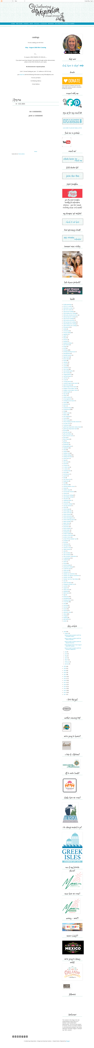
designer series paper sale (69, 388)
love (64, 483)
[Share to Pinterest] (24, 103)
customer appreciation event (70, 383)
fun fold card (66, 423)
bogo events (66, 357)
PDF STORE (19, 23)
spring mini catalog (68, 567)
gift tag (65, 437)
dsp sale (65, 393)
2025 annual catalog (68, 318)
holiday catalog (67, 455)
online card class (67, 512)
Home (35, 151)
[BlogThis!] (20, 103)
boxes (64, 360)
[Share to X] (21, 103)
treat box (65, 607)
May (66, 656)
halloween (65, 448)
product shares (67, 537)
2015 (65, 686)
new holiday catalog (68, 497)
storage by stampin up (68, 584)
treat (64, 603)
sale (64, 551)
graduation (66, 444)
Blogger (68, 1041)
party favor (66, 526)
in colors (65, 469)
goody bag (65, 442)
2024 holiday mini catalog (69, 313)
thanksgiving (66, 598)
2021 (65, 674)
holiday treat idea (67, 456)
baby (64, 337)
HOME (13, 23)
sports (64, 561)
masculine (65, 484)
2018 (65, 680)
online (64, 507)
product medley (67, 533)
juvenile (65, 476)
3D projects (66, 327)
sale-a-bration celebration (69, 556)
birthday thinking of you (69, 351)
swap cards (66, 589)
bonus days (66, 358)
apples (65, 336)
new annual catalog (68, 495)
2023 (65, 670)
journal (65, 472)
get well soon (66, 432)
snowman (65, 559)
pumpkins (65, 540)
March (66, 659)
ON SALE (36, 23)
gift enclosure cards (68, 435)
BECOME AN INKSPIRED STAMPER (64, 23)
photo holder (66, 530)
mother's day (66, 490)
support (65, 587)
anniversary (66, 330)
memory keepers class (68, 486)
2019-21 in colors (67, 306)
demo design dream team (69, 386)
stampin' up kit (67, 577)
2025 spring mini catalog (69, 322)
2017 (65, 682)
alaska (64, 329)
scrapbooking (66, 558)
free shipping (66, 416)
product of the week (68, 535)
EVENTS (26, 23)
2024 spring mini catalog (69, 316)
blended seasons (67, 355)
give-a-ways (66, 439)
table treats (66, 593)
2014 (65, 688)
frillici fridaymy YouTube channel (71, 421)
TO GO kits (66, 601)
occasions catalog (67, 504)
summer (65, 586)
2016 (65, 684)
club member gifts (67, 371)
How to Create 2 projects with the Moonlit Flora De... (73, 642)
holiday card (66, 453)
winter (65, 621)
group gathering (67, 446)
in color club (66, 467)
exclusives (65, 404)
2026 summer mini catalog (69, 325)
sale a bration (66, 553)
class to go (66, 369)
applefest (65, 334)
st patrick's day (67, 568)
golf (64, 441)
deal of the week (67, 385)
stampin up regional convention (71, 575)
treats (64, 608)
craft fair (65, 378)
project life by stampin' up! (70, 539)
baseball (65, 341)
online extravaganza (68, 518)
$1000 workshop (67, 304)
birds (64, 348)
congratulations (67, 374)
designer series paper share (70, 390)
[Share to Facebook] (23, 103)
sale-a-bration (66, 554)
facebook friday (67, 407)
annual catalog (67, 332)
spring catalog (66, 565)
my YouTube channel (68, 491)
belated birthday (67, 343)
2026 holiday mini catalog (69, 323)
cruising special (67, 381)
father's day (66, 413)
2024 (65, 668)
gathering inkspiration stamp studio (19, 26)
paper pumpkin (67, 521)
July (66, 651)
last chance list (67, 479)
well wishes (66, 619)
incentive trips (66, 470)
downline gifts (66, 392)
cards (64, 365)
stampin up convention (69, 574)
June (66, 653)
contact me (31, 26)
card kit (65, 364)
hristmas (65, 465)
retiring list (66, 546)
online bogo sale (67, 511)
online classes (66, 514)
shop (36, 26)
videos (65, 614)
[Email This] (18, 103)
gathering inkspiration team (70, 428)
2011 (65, 694)
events (65, 402)
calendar (65, 362)
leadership (66, 481)
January (67, 664)
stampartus (66, 572)
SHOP (31, 23)
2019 (65, 678)
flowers (65, 414)
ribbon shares (66, 549)
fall (64, 411)
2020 (65, 676)
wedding (65, 617)
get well (65, 430)
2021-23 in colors (67, 309)
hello (64, 449)
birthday (65, 350)
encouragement (67, 399)
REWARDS (51, 23)
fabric (64, 406)
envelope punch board (69, 400)
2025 (65, 666)
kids (64, 477)
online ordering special (69, 519)
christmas (65, 367)
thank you (65, 596)
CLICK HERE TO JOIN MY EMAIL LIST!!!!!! (72, 128)
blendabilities (66, 353)
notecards (65, 502)
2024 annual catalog (68, 311)
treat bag (65, 605)
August (67, 633)
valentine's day (67, 612)
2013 (65, 690)
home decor (66, 458)
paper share (66, 523)
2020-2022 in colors (68, 308)
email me (22, 74)
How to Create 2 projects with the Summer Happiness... (73, 648)
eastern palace (67, 397)
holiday (65, 451)
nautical (65, 493)
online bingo (66, 509)
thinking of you (67, 600)
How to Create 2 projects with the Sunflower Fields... (73, 635)
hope (64, 460)
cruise (64, 379)
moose (65, 488)
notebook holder (67, 500)
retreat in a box (67, 547)
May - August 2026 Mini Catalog (35, 47)
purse (64, 542)
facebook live (66, 409)
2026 (65, 631)
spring (65, 563)
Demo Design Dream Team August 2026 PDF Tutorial (73, 645)
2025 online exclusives (68, 320)
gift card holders (67, 434)
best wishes (66, 344)
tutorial (65, 610)
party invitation (67, 528)
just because (66, 474)
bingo (64, 346)
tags (64, 594)
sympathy (65, 591)
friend (64, 418)
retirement (66, 544)
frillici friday (66, 420)
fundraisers (66, 425)
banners (65, 339)
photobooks (66, 532)
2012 (65, 692)
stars (64, 580)
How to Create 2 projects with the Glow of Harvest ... (73, 639)
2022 (65, 672)
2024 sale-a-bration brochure (70, 315)
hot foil (65, 463)
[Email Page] (16, 103)
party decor (66, 525)
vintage (65, 615)
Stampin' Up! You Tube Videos (70, 579)
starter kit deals (67, 582)
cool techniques (67, 376)
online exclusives (67, 516)
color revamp (66, 372)
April (66, 657)
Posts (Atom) (22, 154)
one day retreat (67, 505)
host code (65, 462)
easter (64, 395)
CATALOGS (43, 23)
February (67, 662)
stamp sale (66, 570)
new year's (66, 498)
